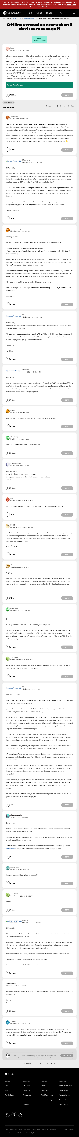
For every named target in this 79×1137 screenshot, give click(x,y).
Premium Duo (64, 1090)
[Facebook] (20, 1114)
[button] (72, 49)
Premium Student (65, 1100)
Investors (26, 1100)
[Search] (61, 13)
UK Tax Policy (20, 1133)
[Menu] (74, 12)
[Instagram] (7, 1114)
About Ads (45, 1130)
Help (29, 13)
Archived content (28, 19)
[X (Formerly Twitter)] (14, 1114)
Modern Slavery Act (10, 1133)
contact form (10, 848)
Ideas (49, 13)
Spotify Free (63, 1104)
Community (13, 13)
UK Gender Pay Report (31, 1133)
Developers (27, 1090)
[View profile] (8, 49)
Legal (6, 1130)
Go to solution (40, 40)
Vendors (26, 1104)
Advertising (27, 1095)
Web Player (45, 1090)
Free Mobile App (47, 1095)
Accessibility (52, 1130)
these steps (71, 4)
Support (44, 1085)
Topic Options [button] (7, 102)
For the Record (10, 1095)
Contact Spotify (46, 1100)
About (7, 1085)
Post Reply (67, 1056)
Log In (68, 13)
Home (15, 19)
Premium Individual (65, 1085)
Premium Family (64, 1095)
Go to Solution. (18, 85)
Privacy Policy (26, 1130)
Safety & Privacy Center (16, 1130)
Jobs (6, 1090)
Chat (39, 13)
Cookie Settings (36, 1130)
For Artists (26, 1085)
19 (68, 106)
